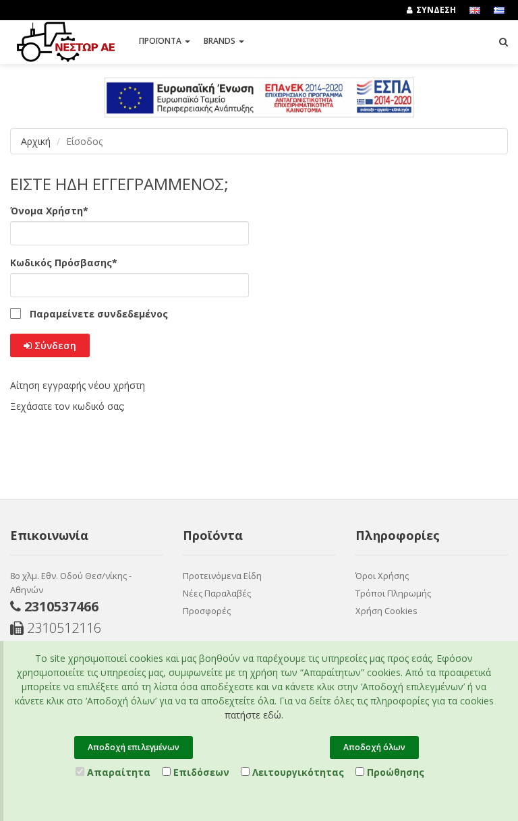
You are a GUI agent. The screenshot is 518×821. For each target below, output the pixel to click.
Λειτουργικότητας (297, 772)
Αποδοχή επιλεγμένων (133, 747)
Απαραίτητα (117, 772)
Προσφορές (207, 611)
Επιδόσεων (200, 772)
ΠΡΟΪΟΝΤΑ (161, 41)
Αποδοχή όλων (374, 747)
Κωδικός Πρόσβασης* (63, 262)
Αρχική (36, 141)
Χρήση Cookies (386, 611)
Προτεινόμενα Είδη (222, 576)
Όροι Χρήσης (382, 576)
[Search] (503, 42)
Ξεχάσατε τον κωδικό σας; (67, 406)
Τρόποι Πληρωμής (393, 593)
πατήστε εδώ (253, 714)
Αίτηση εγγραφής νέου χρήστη (77, 385)
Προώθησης (394, 772)
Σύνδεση (54, 345)
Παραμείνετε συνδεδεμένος (99, 314)
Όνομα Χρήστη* (49, 210)
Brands (220, 41)
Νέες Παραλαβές (217, 593)
